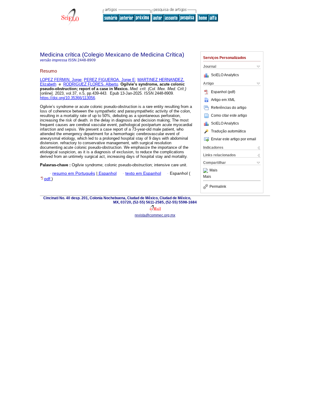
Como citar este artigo (229, 115)
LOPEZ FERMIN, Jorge (60, 79)
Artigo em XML (223, 100)
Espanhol (107, 173)
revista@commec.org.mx (155, 215)
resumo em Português (73, 173)
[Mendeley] (206, 170)
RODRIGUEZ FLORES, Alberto (90, 84)
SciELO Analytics (225, 75)
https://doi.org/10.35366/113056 (67, 98)
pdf (47, 179)
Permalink (217, 186)
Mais (213, 170)
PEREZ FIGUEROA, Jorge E (109, 79)
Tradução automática (228, 131)
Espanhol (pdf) (223, 92)
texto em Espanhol (143, 173)
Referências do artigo (228, 108)
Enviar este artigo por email (233, 139)
